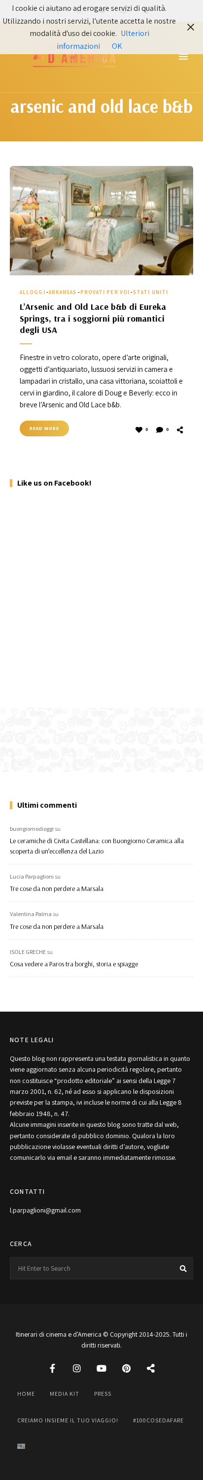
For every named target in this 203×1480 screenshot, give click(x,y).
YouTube (101, 1368)
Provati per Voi (105, 292)
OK (117, 46)
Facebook (52, 1368)
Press (102, 1393)
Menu (183, 56)
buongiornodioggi (32, 828)
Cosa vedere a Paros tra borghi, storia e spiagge (74, 963)
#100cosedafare (158, 1420)
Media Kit (64, 1393)
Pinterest (126, 1368)
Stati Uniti (150, 292)
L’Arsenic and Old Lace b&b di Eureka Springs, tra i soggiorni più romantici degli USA (93, 318)
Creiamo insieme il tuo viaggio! (67, 1420)
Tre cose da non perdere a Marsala (56, 888)
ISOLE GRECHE (28, 951)
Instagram (76, 1368)
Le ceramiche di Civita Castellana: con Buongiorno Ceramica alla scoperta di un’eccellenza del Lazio (97, 845)
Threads (150, 1368)
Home (26, 1393)
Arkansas (63, 292)
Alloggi (32, 292)
